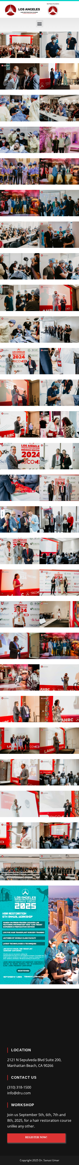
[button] (39, 23)
